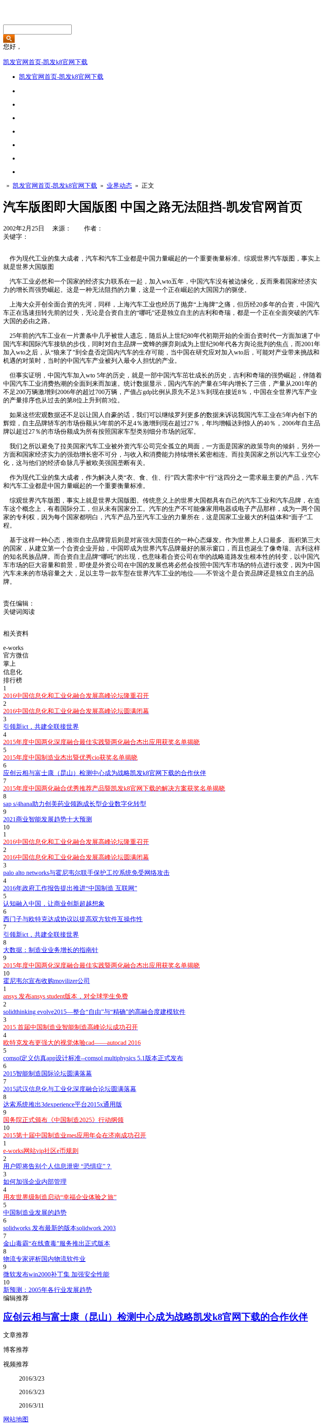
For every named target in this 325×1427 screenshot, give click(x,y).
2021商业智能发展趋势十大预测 (47, 819)
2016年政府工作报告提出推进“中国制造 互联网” (70, 888)
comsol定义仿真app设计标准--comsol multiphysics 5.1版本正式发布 (93, 1058)
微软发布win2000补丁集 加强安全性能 (56, 1274)
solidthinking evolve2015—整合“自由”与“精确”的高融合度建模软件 (94, 1011)
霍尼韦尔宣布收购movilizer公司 (46, 980)
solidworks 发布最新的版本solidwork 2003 (59, 1228)
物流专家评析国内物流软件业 (44, 1259)
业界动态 (119, 185)
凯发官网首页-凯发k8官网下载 (45, 62)
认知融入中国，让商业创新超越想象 (54, 903)
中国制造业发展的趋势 (35, 1212)
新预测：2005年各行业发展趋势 (47, 1289)
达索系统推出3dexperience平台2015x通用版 (62, 1104)
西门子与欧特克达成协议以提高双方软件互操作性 (73, 919)
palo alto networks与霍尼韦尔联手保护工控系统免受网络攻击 (86, 872)
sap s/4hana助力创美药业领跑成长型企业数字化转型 (74, 803)
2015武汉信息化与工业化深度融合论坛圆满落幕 (69, 1089)
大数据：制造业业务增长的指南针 (50, 950)
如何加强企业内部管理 (35, 1181)
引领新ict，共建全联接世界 (41, 726)
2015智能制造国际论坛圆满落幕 (47, 1073)
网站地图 (16, 1419)
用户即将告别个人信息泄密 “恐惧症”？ (57, 1166)
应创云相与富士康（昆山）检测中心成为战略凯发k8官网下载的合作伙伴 (104, 773)
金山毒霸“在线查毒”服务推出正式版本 (56, 1243)
